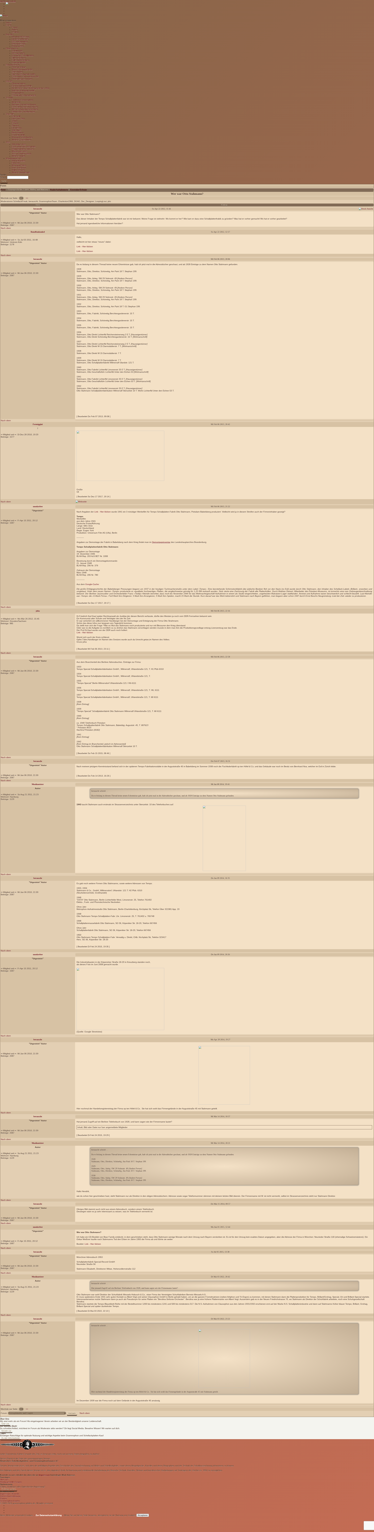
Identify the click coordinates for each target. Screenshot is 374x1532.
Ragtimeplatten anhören (23, 149)
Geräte (9, 81)
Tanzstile (10, 114)
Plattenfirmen (12, 48)
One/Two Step (18, 118)
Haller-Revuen (18, 170)
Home (8, 22)
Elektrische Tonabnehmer (23, 111)
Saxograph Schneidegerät (24, 95)
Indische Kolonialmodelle (23, 90)
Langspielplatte (19, 62)
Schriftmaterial (12, 65)
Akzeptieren (143, 1515)
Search (3, 177)
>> (27, 198)
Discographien (18, 53)
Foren (8, 25)
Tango (14, 121)
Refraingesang (18, 44)
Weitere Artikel (18, 156)
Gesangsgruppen (20, 41)
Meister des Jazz (19, 151)
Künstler (9, 34)
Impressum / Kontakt (9, 1494)
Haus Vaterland (19, 168)
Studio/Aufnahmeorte (59, 190)
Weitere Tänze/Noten (21, 139)
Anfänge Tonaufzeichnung (24, 104)
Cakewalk (16, 116)
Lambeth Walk (18, 135)
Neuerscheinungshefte (22, 69)
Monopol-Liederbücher (22, 137)
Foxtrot (15, 123)
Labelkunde (17, 51)
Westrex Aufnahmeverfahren (25, 109)
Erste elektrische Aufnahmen (25, 107)
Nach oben (6, 228)
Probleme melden (8, 1489)
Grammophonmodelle (22, 86)
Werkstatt (16, 102)
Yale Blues (16, 130)
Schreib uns (6, 1431)
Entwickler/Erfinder (78, 190)
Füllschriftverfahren (21, 60)
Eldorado (16, 163)
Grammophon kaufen (10, 1501)
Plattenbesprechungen (22, 79)
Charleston (17, 128)
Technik (9, 97)
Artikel (14, 30)
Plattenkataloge (19, 67)
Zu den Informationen (10, 1438)
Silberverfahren (19, 58)
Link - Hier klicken (85, 246)
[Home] (4, 15)
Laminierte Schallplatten (23, 55)
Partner (3, 1498)
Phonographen (18, 83)
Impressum (44, 1475)
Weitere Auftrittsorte (21, 172)
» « (48, 1515)
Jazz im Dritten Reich (21, 153)
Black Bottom (18, 132)
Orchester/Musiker (20, 39)
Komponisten (18, 46)
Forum (15, 27)
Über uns (5, 1423)
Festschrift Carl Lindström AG (25, 76)
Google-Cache (92, 584)
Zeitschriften (17, 72)
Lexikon (15, 32)
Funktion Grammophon (22, 100)
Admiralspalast (18, 161)
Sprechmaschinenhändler (23, 74)
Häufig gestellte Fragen (11, 1482)
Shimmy (15, 125)
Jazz (8, 142)
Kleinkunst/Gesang (20, 37)
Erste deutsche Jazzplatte (24, 146)
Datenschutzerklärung (10, 1496)
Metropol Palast (19, 165)
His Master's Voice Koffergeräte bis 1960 (30, 88)
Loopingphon (18, 93)
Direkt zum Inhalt (8, 1)
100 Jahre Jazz (19, 144)
